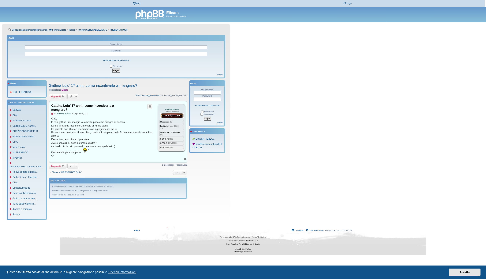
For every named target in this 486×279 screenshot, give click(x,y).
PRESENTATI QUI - (23, 92)
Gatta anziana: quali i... (24, 136)
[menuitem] (136, 3)
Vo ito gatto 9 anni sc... (24, 203)
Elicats (65, 90)
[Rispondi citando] (149, 106)
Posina (16, 214)
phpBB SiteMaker (243, 249)
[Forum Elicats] (150, 14)
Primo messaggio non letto (148, 95)
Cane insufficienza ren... (25, 193)
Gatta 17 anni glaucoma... (26, 177)
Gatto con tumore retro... (25, 198)
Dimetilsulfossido (21, 188)
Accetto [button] (465, 272)
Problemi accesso (22, 120)
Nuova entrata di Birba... (25, 172)
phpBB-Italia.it (252, 240)
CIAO (15, 142)
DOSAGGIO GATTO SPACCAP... (25, 166)
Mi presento (19, 147)
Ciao (15, 182)
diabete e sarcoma (22, 209)
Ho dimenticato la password (116, 60)
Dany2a (17, 110)
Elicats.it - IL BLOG (205, 139)
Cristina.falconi (172, 109)
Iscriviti (219, 75)
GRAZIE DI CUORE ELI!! (25, 131)
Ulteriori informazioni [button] (122, 272)
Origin (257, 244)
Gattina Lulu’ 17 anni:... (24, 126)
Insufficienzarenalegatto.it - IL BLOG (207, 146)
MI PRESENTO (20, 152)
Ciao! (15, 115)
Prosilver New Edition (240, 244)
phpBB (232, 237)
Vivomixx (17, 157)
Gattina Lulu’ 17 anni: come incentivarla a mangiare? (93, 85)
